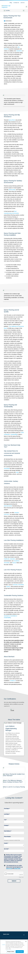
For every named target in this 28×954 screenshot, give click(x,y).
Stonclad (15, 584)
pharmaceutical (8, 506)
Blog (11, 2)
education (12, 559)
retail (17, 472)
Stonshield (6, 468)
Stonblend (16, 560)
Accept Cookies (20, 951)
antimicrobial (12, 189)
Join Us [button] (22, 2)
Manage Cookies (10, 951)
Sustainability (13, 434)
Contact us (13, 680)
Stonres (14, 562)
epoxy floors (12, 120)
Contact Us (16, 2)
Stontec (8, 586)
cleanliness (19, 50)
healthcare (6, 559)
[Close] (25, 941)
